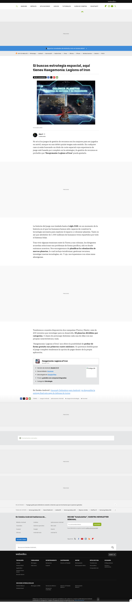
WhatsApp (33, 53)
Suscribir (97, 524)
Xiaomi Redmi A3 (48, 510)
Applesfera (19, 568)
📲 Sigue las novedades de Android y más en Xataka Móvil (64, 48)
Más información (79, 600)
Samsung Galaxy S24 (105, 510)
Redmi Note (58, 53)
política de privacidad (92, 528)
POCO (102, 53)
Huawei (18, 529)
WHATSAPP (94, 6)
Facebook (48, 77)
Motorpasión (78, 563)
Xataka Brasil (20, 588)
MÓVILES (33, 6)
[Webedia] (112, 1)
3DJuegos (33, 563)
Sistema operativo (38, 526)
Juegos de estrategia (73, 398)
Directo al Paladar (65, 563)
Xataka (18, 563)
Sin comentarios (41, 77)
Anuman (84, 398)
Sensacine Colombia (49, 588)
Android (40, 53)
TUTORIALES (66, 6)
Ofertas (72, 53)
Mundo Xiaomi (20, 574)
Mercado (53, 526)
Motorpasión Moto (80, 565)
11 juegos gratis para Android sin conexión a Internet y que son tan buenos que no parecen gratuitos (54, 505)
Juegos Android (44, 398)
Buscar (112, 547)
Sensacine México (51, 586)
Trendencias (93, 563)
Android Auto (37, 532)
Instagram (109, 6)
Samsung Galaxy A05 (70, 510)
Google (35, 529)
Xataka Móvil (19, 565)
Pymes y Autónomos (108, 566)
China (65, 53)
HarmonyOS (48, 53)
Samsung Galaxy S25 (35, 510)
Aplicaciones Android (57, 398)
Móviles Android (21, 522)
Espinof (48, 565)
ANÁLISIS (24, 6)
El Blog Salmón (109, 563)
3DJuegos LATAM (35, 586)
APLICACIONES (45, 6)
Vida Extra (34, 565)
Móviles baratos (87, 53)
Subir (111, 554)
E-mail (57, 77)
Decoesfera (93, 565)
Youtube (112, 6)
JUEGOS (56, 6)
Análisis (35, 522)
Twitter (115, 6)
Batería (96, 53)
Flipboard (106, 6)
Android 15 (58, 510)
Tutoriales (19, 526)
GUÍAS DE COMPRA (80, 6)
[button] (41, 134)
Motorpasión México (78, 586)
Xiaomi (53, 529)
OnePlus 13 (94, 510)
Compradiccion (94, 568)
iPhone (78, 53)
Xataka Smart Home (20, 571)
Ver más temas (21, 539)
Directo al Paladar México (65, 586)
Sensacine (49, 563)
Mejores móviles (83, 510)
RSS (89, 538)
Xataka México (20, 586)
